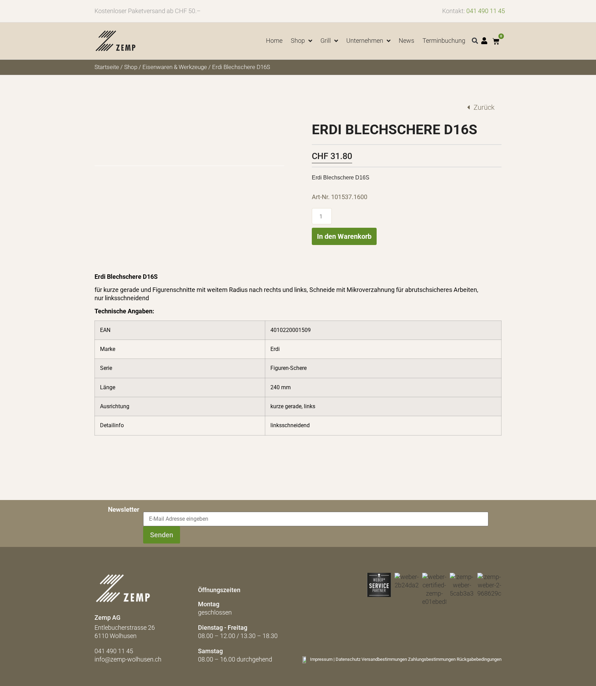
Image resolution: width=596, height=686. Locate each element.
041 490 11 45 (485, 10)
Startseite (107, 67)
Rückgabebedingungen (479, 659)
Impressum (321, 659)
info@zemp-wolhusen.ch (128, 659)
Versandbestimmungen (384, 659)
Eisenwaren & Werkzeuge (174, 67)
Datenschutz (348, 659)
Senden (161, 535)
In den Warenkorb (344, 236)
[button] (475, 41)
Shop (130, 67)
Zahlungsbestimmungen (432, 659)
